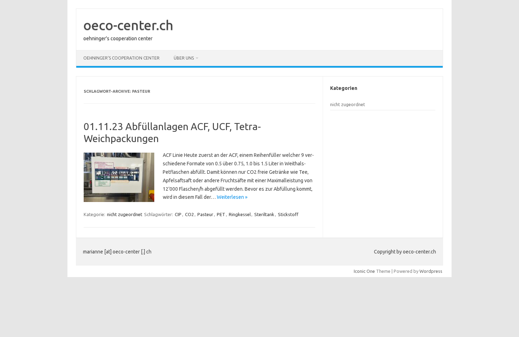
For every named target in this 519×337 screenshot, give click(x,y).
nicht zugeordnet (124, 214)
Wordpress (430, 271)
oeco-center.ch (128, 25)
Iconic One (364, 271)
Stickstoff (288, 214)
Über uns (184, 58)
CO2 (189, 214)
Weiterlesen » (232, 197)
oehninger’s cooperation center (121, 58)
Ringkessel (240, 214)
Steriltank (264, 214)
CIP (178, 214)
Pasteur (205, 214)
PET (221, 214)
